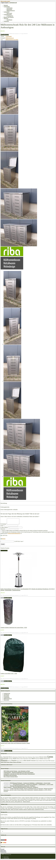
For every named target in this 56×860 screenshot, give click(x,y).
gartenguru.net (7, 854)
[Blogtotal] (3, 842)
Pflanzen (4, 760)
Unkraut (5, 762)
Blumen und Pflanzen (9, 17)
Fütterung (41, 756)
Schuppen (21, 760)
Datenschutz (3, 851)
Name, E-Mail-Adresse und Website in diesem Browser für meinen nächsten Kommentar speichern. (25, 530)
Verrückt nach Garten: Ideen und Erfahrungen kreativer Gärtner (15, 743)
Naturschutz (37, 758)
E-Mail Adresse (5, 527)
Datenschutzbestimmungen (14, 533)
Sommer (37, 760)
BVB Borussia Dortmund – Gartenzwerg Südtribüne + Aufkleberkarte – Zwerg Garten (30, 783)
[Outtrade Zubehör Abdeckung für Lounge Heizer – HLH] (8, 626)
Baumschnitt (5, 756)
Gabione (45, 756)
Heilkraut (18, 758)
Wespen (8, 762)
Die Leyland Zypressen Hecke (11, 776)
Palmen (49, 758)
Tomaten (2, 762)
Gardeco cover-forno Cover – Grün (9, 673)
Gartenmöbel (7, 6)
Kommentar (4, 524)
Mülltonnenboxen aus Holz (12, 39)
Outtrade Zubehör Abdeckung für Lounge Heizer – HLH (14, 627)
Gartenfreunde (4, 758)
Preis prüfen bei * (5, 34)
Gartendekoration (8, 14)
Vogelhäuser (9, 19)
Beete (10, 756)
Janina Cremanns (7, 787)
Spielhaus (40, 760)
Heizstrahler (9, 9)
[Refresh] (3, 538)
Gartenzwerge (10, 15)
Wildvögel (15, 762)
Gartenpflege (10, 758)
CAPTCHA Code (18, 541)
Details (2, 597)
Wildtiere (11, 762)
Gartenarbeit (6, 11)
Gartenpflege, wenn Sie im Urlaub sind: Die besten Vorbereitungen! (19, 773)
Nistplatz (41, 758)
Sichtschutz (33, 760)
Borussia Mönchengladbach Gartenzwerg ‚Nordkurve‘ (22, 785)
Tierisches (6, 18)
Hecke (14, 758)
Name (2, 525)
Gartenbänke (9, 8)
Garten (50, 756)
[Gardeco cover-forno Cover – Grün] (14, 672)
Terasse (44, 760)
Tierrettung (52, 760)
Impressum (3, 850)
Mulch (33, 758)
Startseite (6, 5)
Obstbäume (45, 758)
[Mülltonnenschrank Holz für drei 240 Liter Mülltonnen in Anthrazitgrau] (9, 76)
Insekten (21, 758)
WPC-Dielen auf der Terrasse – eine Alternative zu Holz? (17, 771)
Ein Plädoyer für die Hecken (10, 775)
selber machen (27, 760)
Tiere (49, 760)
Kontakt (2, 849)
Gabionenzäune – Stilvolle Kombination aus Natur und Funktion (18, 772)
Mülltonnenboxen (11, 10)
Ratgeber (13, 760)
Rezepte (18, 760)
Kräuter (30, 758)
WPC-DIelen (19, 762)
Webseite (3, 529)
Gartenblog (6, 21)
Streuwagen (9, 13)
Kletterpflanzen (25, 758)
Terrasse (46, 760)
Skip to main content (5, 1)
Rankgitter (9, 760)
